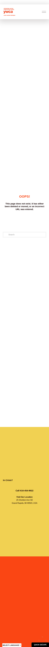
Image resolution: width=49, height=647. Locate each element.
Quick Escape (40, 645)
